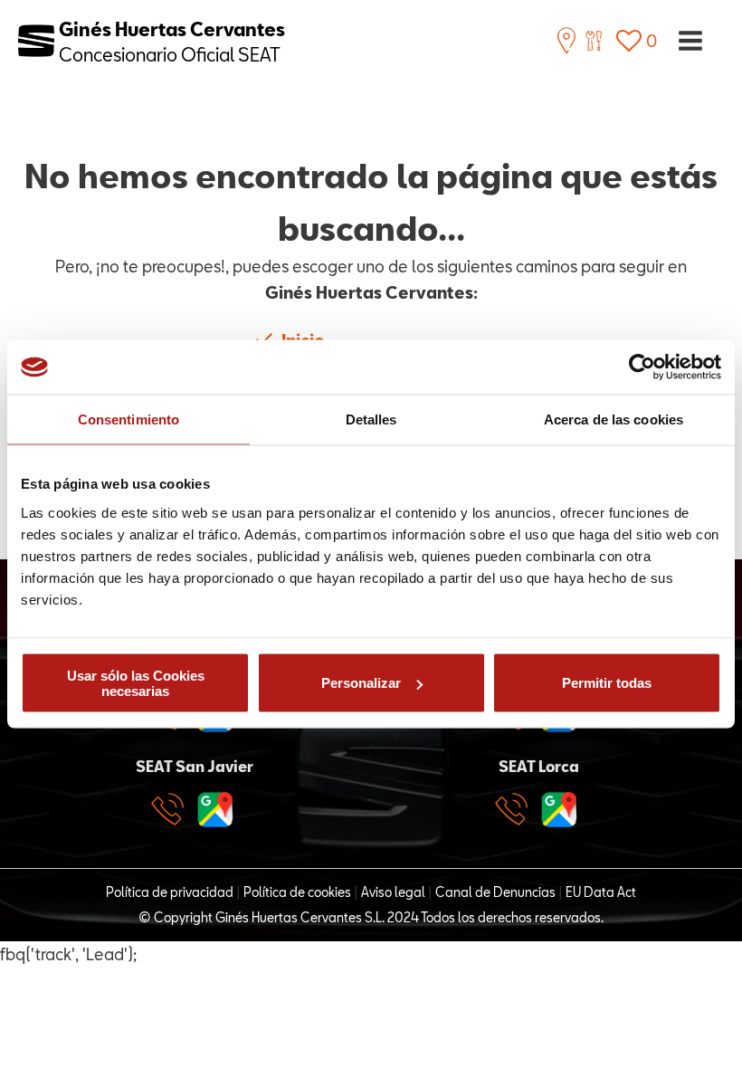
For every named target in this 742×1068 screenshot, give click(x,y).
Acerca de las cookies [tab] (613, 419)
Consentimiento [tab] (128, 419)
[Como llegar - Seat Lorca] (559, 809)
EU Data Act (601, 892)
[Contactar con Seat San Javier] (172, 809)
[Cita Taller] (593, 40)
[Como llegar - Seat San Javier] (215, 809)
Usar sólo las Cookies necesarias (136, 682)
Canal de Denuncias (495, 892)
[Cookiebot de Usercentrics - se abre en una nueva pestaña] (642, 367)
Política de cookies (297, 892)
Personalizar (361, 683)
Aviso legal (393, 892)
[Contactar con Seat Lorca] (516, 809)
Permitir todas (607, 683)
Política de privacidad (169, 892)
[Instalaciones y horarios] (566, 40)
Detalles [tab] (371, 419)
